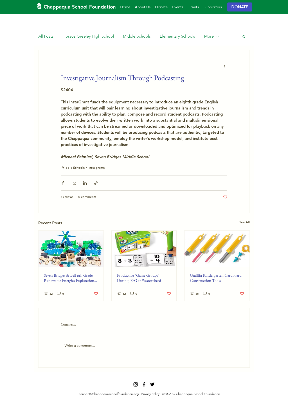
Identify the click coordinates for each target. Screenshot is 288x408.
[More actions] (224, 66)
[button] (244, 36)
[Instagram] (136, 384)
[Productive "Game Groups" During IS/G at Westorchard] (144, 249)
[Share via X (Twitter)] (74, 183)
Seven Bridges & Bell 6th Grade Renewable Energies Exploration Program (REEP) (69, 278)
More (209, 36)
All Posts (46, 36)
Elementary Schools (177, 36)
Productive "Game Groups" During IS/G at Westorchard (139, 278)
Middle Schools (137, 36)
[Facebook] (144, 384)
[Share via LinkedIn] (85, 183)
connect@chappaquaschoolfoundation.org (109, 394)
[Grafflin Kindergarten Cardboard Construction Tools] (217, 249)
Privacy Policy (150, 394)
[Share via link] (96, 183)
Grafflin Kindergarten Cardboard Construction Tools (215, 278)
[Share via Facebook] (63, 183)
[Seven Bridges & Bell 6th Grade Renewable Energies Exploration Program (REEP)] (71, 249)
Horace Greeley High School (88, 36)
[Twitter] (152, 384)
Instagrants (96, 168)
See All (244, 222)
